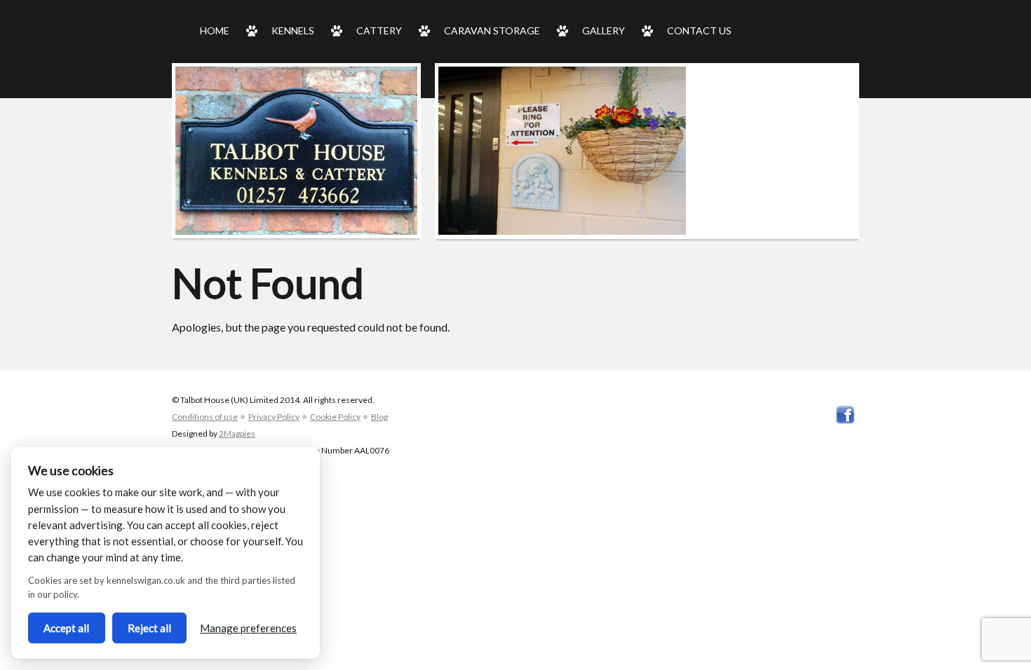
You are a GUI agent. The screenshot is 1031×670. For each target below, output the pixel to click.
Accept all (66, 628)
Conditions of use (205, 416)
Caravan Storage (492, 30)
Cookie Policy (335, 416)
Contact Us (699, 30)
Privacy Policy (273, 416)
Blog (379, 416)
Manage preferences (248, 628)
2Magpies (237, 433)
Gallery (603, 30)
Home (214, 30)
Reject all (149, 628)
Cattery (379, 30)
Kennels (292, 30)
